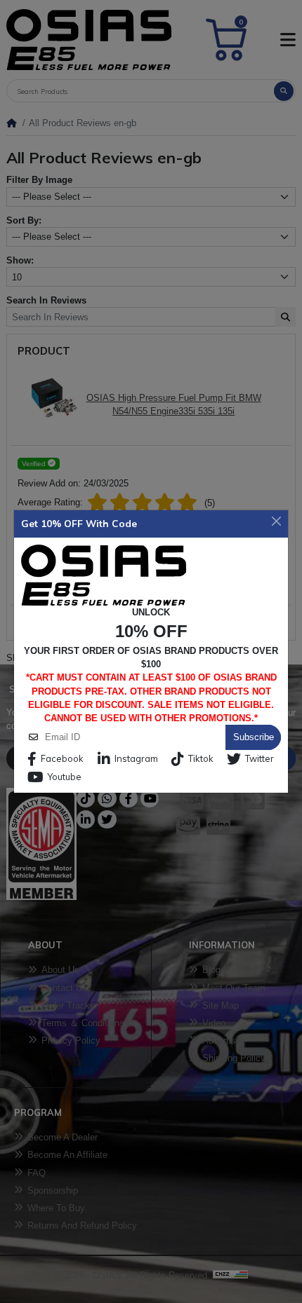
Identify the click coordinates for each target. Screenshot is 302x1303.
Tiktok (201, 758)
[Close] (276, 520)
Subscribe (253, 737)
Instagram (136, 758)
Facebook (62, 758)
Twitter (259, 758)
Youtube (64, 776)
